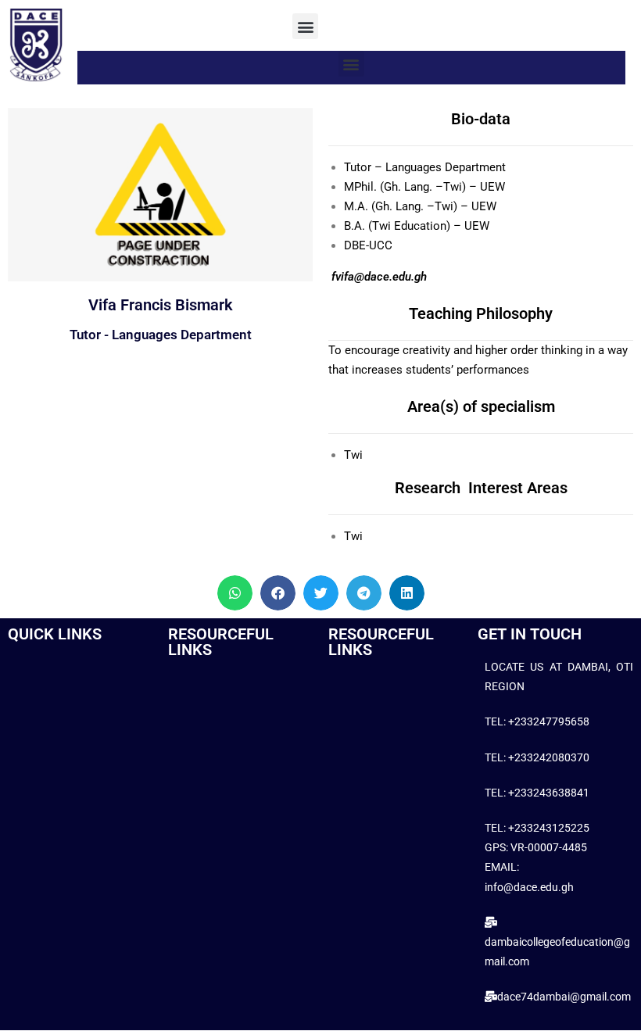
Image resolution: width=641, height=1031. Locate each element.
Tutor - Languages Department (161, 334)
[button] (305, 26)
